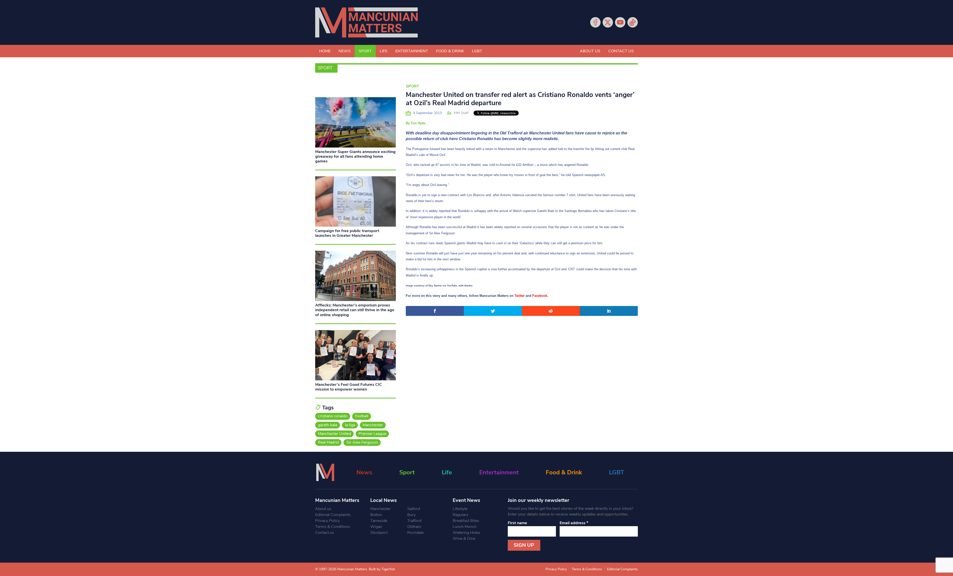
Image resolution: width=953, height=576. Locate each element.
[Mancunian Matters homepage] (366, 22)
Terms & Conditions (332, 526)
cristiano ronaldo (332, 416)
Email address (574, 523)
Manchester (373, 425)
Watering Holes (466, 532)
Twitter (608, 22)
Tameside (378, 520)
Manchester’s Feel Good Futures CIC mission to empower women (348, 387)
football (361, 416)
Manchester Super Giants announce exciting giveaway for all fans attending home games (355, 156)
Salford (413, 509)
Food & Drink (450, 51)
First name (517, 523)
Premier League (372, 433)
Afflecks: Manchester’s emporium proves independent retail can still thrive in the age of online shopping (354, 310)
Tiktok (632, 22)
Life (383, 51)
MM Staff (461, 113)
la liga (350, 425)
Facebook (595, 22)
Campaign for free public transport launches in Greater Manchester (347, 233)
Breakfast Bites (466, 520)
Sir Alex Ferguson (362, 442)
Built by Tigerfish (382, 569)
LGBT (477, 51)
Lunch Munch (464, 526)
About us (590, 51)
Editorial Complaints (333, 514)
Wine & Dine (464, 538)
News (345, 51)
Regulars (460, 514)
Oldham (414, 526)
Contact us (621, 51)
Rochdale (415, 532)
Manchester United (334, 433)
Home (325, 51)
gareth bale (327, 425)
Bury (411, 514)
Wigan (376, 526)
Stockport (379, 532)
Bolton (376, 514)
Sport (365, 51)
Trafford (414, 520)
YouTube (620, 22)
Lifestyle (460, 509)
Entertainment (411, 51)
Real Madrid (328, 442)
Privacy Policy (327, 520)
